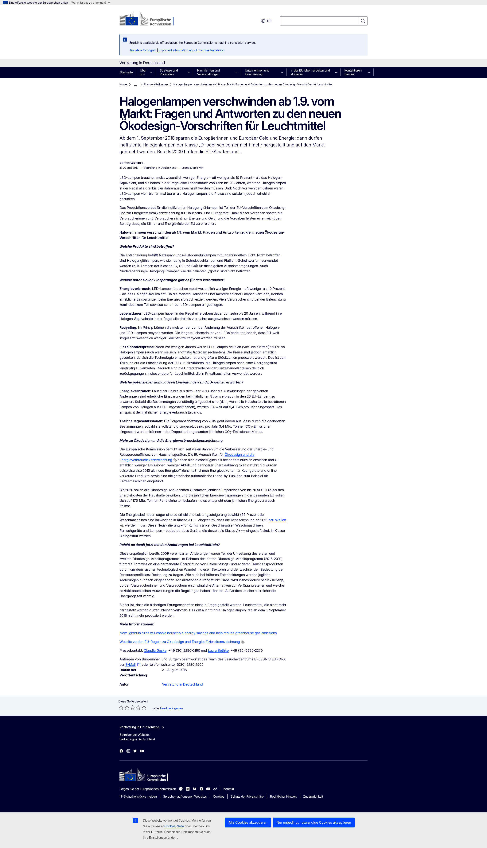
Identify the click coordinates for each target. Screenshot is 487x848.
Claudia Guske (155, 650)
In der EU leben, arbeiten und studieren (310, 72)
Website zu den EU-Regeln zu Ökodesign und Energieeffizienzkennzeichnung (179, 642)
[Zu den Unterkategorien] (152, 72)
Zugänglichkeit (313, 796)
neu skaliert (277, 520)
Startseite (126, 72)
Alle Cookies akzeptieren (247, 822)
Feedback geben (171, 708)
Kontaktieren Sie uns (353, 72)
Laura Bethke (218, 650)
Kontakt (228, 789)
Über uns (143, 72)
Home (123, 84)
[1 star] (121, 707)
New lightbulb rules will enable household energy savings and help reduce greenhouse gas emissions (198, 633)
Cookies (218, 796)
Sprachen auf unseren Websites (185, 796)
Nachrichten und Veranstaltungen (208, 72)
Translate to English (142, 50)
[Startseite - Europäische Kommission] (150, 19)
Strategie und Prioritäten (169, 72)
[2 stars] (124, 707)
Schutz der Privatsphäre (247, 796)
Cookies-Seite (174, 826)
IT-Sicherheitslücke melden (138, 796)
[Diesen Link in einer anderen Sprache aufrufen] (175, 460)
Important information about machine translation (191, 50)
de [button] (269, 21)
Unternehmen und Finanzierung (257, 72)
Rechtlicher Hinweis (283, 796)
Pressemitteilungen (156, 84)
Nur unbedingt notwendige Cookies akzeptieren (313, 822)
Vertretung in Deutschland (182, 684)
